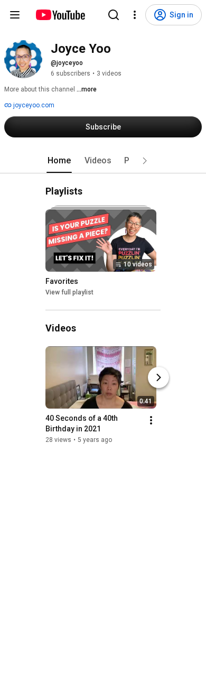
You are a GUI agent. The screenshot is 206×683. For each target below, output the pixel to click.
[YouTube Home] (59, 15)
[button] (144, 160)
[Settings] (134, 14)
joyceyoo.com (33, 105)
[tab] (59, 160)
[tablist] (103, 160)
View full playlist (69, 292)
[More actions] (151, 420)
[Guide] (14, 14)
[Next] (158, 377)
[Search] (113, 14)
